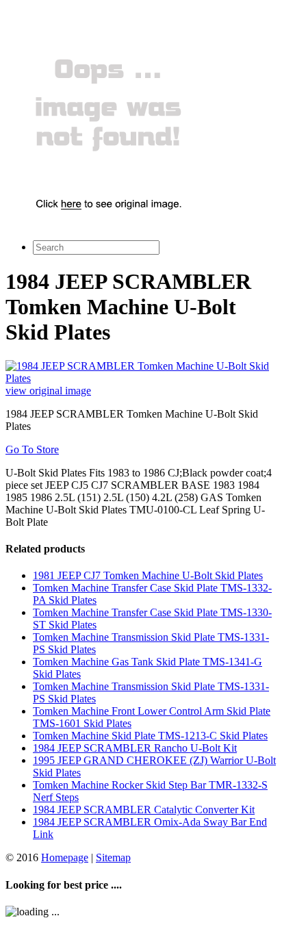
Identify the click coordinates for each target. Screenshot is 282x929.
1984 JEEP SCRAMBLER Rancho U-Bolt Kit (135, 748)
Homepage (64, 857)
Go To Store (32, 449)
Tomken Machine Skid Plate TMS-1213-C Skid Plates (150, 735)
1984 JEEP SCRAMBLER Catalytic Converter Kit (144, 809)
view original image (48, 390)
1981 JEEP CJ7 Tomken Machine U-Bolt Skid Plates (148, 575)
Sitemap (113, 857)
